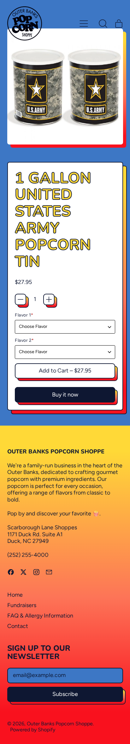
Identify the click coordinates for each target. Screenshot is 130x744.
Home (15, 594)
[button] (103, 23)
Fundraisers (21, 605)
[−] (20, 299)
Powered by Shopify (32, 730)
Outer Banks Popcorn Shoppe (60, 724)
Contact (17, 626)
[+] (49, 299)
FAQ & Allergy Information (40, 615)
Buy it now (65, 394)
